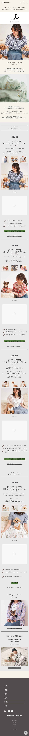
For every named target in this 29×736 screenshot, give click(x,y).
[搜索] (21, 2)
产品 (6, 686)
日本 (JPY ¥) (10, 715)
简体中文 (18, 715)
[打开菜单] (27, 2)
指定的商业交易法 (14, 728)
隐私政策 (14, 726)
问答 (14, 718)
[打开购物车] (23, 2)
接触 (6, 702)
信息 (6, 706)
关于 (6, 694)
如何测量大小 (14, 720)
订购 (6, 690)
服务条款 (14, 722)
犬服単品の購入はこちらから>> (14, 236)
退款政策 (14, 724)
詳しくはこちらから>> (14, 644)
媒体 (6, 698)
